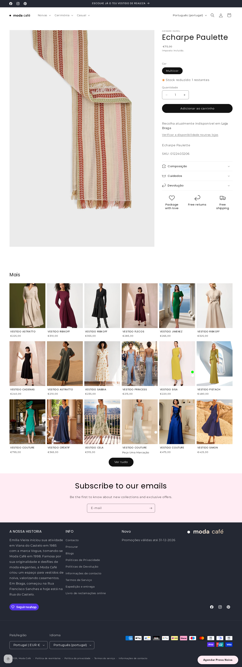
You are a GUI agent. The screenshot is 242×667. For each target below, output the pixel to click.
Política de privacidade (77, 658)
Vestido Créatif (59, 447)
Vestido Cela (94, 447)
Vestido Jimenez (171, 331)
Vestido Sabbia (95, 389)
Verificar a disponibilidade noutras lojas (190, 134)
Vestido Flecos (133, 331)
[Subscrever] (151, 508)
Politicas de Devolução (82, 566)
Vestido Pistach (208, 389)
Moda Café (25, 658)
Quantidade (170, 87)
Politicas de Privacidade (83, 560)
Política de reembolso (48, 658)
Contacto (72, 540)
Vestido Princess (135, 389)
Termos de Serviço (79, 580)
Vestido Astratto (23, 331)
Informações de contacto (84, 573)
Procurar (72, 546)
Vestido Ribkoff (59, 331)
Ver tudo (121, 462)
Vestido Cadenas (22, 389)
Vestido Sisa (169, 389)
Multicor (172, 70)
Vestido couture (135, 447)
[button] (44, 15)
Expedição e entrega (80, 586)
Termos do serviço (104, 658)
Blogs (70, 553)
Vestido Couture (22, 447)
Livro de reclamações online (86, 593)
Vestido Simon (207, 447)
